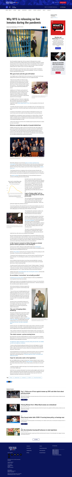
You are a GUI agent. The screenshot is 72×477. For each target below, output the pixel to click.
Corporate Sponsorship (43, 448)
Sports (34, 10)
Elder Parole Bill (29, 361)
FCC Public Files (54, 445)
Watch (10, 10)
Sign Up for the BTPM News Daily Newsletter (58, 63)
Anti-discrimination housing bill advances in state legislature (39, 430)
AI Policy (28, 452)
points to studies (15, 175)
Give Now (63, 2)
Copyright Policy (29, 450)
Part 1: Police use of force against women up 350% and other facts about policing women (42, 392)
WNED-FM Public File (55, 450)
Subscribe (58, 72)
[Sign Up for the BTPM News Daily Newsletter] (58, 56)
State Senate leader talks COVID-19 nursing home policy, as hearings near (42, 417)
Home (7, 10)
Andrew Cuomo (17, 377)
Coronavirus (24, 377)
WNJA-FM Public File (55, 451)
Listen (14, 10)
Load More (36, 439)
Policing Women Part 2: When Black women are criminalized (38, 405)
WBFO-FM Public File (55, 452)
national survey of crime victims (17, 277)
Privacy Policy (29, 448)
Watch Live (57, 2)
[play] (7, 7)
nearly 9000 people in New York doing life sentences (29, 271)
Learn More (58, 48)
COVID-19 (29, 377)
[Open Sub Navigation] (16, 10)
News (19, 10)
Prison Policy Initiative (37, 377)
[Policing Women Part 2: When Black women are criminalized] (13, 407)
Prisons (11, 377)
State (21, 428)
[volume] (10, 7)
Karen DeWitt (22, 419)
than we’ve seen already (29, 220)
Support (39, 10)
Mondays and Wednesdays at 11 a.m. (58, 38)
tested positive (38, 246)
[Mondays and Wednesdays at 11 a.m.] (58, 27)
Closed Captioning (42, 450)
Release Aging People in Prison (24, 103)
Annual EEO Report (42, 452)
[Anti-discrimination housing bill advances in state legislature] (13, 432)
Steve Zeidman (16, 251)
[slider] (11, 7)
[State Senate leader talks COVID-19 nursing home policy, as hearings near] (13, 419)
